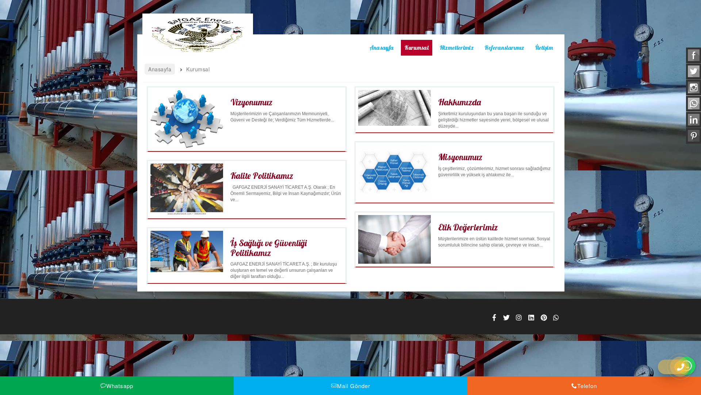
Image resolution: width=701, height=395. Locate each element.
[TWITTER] (506, 317)
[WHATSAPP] (556, 317)
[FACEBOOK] (494, 317)
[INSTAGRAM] (518, 317)
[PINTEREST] (543, 317)
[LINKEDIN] (531, 317)
